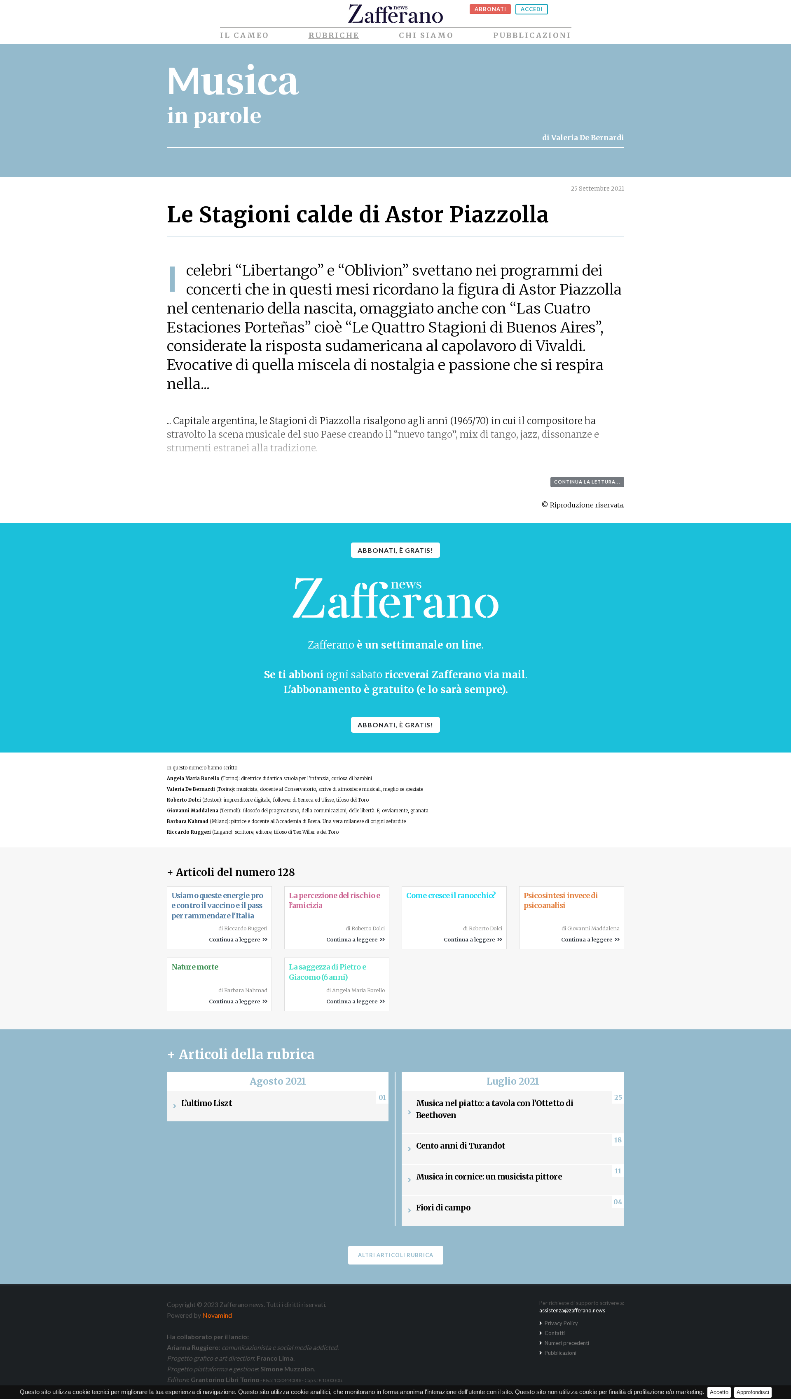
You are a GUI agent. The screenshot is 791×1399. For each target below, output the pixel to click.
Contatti (554, 1333)
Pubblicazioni (532, 35)
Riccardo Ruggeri (189, 832)
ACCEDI (532, 9)
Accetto (719, 1392)
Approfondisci (753, 1392)
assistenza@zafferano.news (572, 1310)
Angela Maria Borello (193, 778)
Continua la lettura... (587, 481)
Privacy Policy (560, 1323)
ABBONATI (490, 9)
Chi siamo (426, 35)
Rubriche (334, 35)
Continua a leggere (235, 939)
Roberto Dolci (184, 800)
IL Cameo (244, 35)
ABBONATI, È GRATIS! (395, 550)
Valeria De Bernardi (587, 137)
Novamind (217, 1315)
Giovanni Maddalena (192, 811)
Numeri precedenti (566, 1343)
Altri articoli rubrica (395, 1255)
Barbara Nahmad (187, 821)
